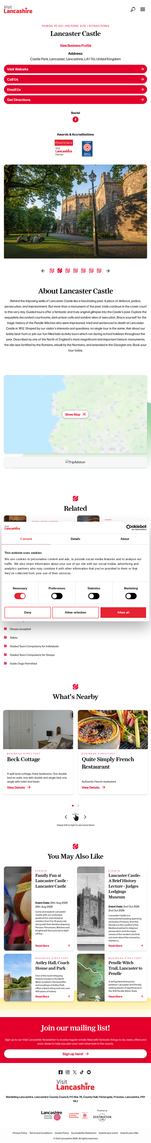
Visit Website (17, 68)
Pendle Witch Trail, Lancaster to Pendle (125, 968)
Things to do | (53, 25)
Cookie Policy (62, 1132)
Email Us (14, 89)
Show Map (72, 414)
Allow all (123, 612)
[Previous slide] (43, 270)
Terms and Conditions (40, 1132)
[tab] (52, 271)
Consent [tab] (26, 539)
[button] (142, 9)
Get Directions (18, 99)
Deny (27, 612)
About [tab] (125, 539)
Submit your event (108, 1132)
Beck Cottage (23, 759)
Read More (42, 945)
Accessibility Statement (83, 1132)
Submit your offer (129, 1132)
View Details (16, 787)
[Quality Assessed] (87, 149)
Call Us (12, 79)
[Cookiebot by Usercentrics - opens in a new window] (129, 528)
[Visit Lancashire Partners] (63, 149)
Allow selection (75, 612)
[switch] (57, 596)
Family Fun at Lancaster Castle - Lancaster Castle (51, 881)
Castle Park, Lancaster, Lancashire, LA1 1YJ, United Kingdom (75, 58)
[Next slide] (108, 270)
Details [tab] (75, 539)
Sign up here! (73, 1053)
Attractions (99, 25)
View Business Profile (75, 45)
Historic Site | (76, 25)
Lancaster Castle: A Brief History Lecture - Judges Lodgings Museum (124, 886)
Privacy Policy (20, 1132)
